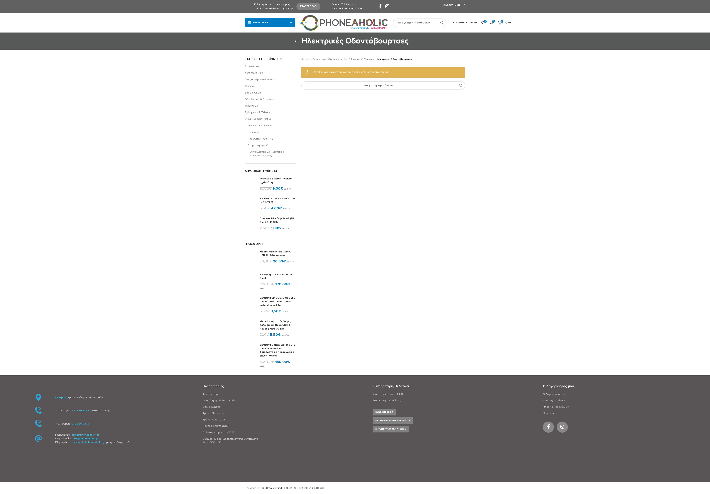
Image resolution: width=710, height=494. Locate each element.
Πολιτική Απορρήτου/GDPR (219, 432)
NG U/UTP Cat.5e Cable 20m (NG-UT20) (277, 200)
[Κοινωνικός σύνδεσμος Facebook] (380, 6)
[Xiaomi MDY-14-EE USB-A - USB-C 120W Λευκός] (251, 258)
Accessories (252, 66)
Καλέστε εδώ (308, 6)
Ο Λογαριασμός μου (555, 394)
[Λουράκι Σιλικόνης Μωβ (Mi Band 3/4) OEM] (251, 224)
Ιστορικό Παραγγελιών (556, 406)
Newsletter (549, 413)
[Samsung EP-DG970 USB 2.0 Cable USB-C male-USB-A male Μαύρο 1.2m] (251, 305)
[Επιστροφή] (296, 41)
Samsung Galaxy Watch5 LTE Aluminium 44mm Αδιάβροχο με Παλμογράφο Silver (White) (277, 350)
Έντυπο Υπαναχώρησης (389, 429)
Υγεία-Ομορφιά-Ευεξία (258, 118)
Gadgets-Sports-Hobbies (259, 79)
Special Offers (253, 92)
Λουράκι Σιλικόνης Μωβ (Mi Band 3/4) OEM (277, 220)
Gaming (249, 86)
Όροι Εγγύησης (211, 406)
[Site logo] (343, 22)
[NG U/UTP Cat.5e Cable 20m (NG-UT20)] (251, 204)
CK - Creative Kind (271, 488)
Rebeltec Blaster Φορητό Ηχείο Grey (276, 180)
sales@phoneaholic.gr (85, 434)
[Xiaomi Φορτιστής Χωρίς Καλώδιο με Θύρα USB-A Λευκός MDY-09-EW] (251, 328)
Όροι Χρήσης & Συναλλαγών (219, 400)
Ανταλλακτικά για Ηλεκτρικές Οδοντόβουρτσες (267, 153)
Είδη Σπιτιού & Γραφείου (259, 99)
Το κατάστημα (211, 394)
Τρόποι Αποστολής (214, 419)
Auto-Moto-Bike (254, 72)
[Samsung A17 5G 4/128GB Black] (251, 282)
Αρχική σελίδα (309, 59)
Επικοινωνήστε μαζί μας (387, 400)
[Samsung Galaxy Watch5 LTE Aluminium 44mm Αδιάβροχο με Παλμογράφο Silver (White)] (251, 355)
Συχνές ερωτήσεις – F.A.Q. (388, 394)
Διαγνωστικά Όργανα (260, 125)
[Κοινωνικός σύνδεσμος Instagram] (387, 6)
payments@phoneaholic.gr (89, 442)
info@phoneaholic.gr (86, 438)
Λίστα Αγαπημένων (554, 400)
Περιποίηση (254, 132)
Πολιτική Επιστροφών (215, 425)
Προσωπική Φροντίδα (260, 138)
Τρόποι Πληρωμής (213, 413)
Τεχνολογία (251, 105)
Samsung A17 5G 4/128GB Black (276, 276)
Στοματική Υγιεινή (258, 145)
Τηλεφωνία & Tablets (257, 112)
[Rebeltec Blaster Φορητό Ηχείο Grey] (251, 184)
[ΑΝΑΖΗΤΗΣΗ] (442, 22)
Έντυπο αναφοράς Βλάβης (391, 420)
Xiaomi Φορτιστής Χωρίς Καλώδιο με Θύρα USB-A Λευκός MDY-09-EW (275, 325)
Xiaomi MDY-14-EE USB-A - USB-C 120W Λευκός (276, 253)
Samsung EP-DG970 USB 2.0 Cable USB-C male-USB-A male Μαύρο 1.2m (277, 301)
